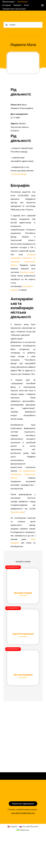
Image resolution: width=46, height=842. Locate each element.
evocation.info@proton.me (23, 813)
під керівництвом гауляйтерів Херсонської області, (23, 474)
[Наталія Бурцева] (23, 656)
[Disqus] (23, 734)
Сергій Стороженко (23, 633)
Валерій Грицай (23, 592)
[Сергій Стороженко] (23, 615)
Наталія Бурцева (23, 674)
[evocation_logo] (13, 16)
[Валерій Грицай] (23, 574)
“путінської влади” (19, 174)
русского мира (27, 272)
